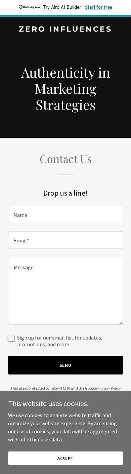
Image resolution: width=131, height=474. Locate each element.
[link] (65, 29)
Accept (65, 458)
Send (65, 365)
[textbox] (65, 214)
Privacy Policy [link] (109, 388)
